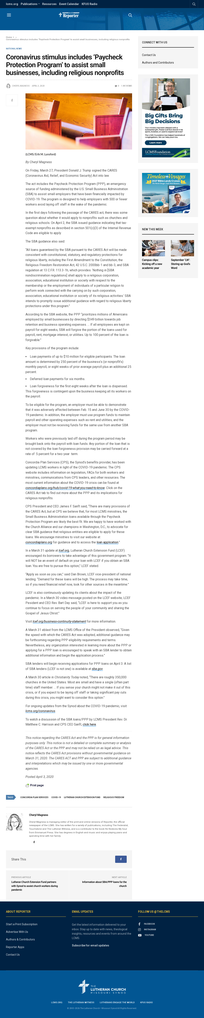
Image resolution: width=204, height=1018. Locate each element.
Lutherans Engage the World (117, 1002)
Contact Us (149, 55)
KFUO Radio (89, 4)
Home (9, 37)
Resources (49, 4)
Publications (29, 4)
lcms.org (12, 4)
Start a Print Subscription (21, 924)
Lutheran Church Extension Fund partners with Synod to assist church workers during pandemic (34, 886)
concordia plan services (34, 797)
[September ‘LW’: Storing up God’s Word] (182, 248)
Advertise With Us (17, 931)
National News (14, 49)
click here (89, 724)
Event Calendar (69, 4)
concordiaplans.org (39, 542)
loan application (107, 542)
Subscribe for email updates (90, 945)
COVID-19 (56, 797)
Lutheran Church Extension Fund (82, 797)
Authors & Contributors (20, 939)
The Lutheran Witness (81, 1002)
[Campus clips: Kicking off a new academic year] (153, 248)
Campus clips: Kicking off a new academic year (152, 263)
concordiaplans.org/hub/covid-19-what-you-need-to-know (65, 488)
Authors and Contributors (158, 62)
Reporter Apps (15, 947)
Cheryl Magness (21, 86)
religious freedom (113, 797)
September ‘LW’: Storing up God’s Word (180, 263)
